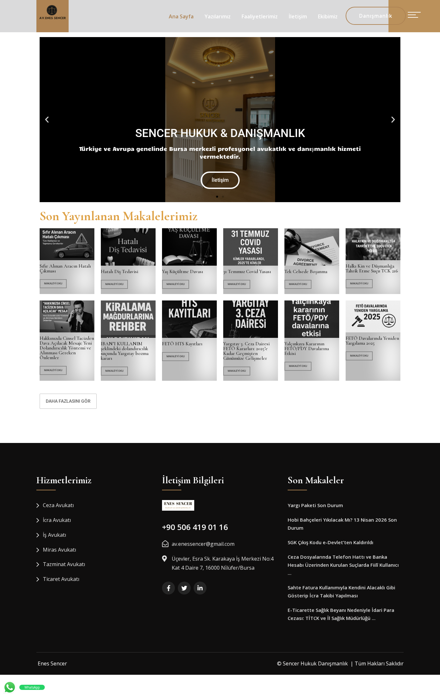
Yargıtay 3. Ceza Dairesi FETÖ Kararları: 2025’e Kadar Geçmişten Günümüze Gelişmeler (246, 351)
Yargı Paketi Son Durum (315, 505)
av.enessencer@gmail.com (203, 543)
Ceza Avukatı (58, 505)
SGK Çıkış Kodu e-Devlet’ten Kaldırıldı (330, 542)
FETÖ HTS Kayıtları (182, 343)
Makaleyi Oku (53, 283)
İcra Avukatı (57, 520)
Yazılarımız (218, 16)
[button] (47, 119)
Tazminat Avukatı (64, 564)
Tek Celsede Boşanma (305, 271)
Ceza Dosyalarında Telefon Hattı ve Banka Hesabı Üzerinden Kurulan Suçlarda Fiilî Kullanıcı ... (343, 565)
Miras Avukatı (59, 549)
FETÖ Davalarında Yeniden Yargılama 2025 (372, 341)
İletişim (298, 16)
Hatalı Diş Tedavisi (119, 271)
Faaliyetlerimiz (260, 16)
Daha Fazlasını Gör (68, 401)
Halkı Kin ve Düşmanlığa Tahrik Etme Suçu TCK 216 (372, 268)
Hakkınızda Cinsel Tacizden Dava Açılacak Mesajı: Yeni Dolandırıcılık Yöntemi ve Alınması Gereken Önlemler (67, 348)
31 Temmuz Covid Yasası (247, 271)
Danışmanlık (375, 15)
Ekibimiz (328, 16)
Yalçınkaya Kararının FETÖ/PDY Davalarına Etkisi (306, 348)
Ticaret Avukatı (61, 579)
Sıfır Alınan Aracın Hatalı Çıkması (65, 268)
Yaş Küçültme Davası (182, 271)
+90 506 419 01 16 (195, 527)
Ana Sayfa (181, 16)
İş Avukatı (54, 534)
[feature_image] (67, 244)
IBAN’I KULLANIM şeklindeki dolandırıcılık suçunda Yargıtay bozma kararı (124, 351)
